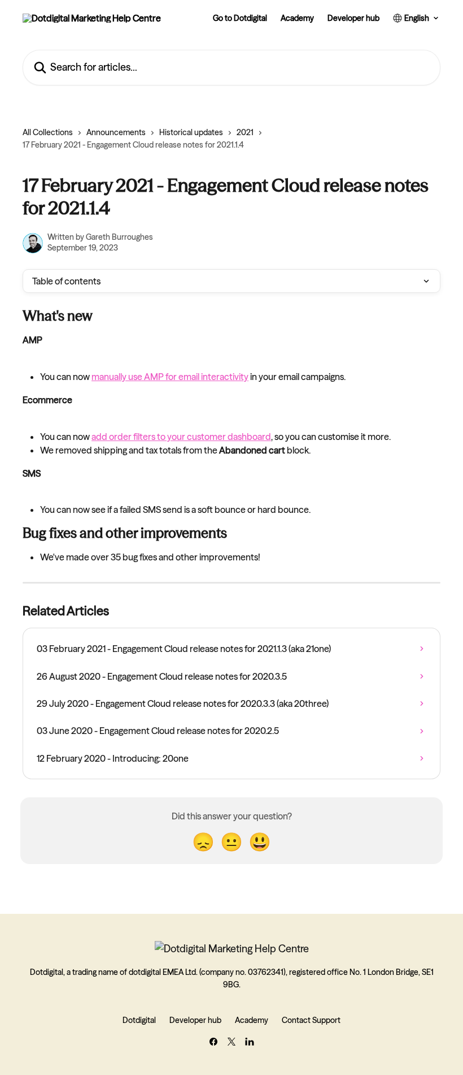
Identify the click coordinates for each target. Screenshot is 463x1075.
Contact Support (311, 1020)
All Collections (48, 132)
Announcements (116, 132)
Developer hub (353, 18)
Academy (297, 18)
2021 (245, 132)
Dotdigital (139, 1020)
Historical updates (191, 132)
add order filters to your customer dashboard (181, 436)
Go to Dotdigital (240, 18)
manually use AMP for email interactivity (169, 376)
